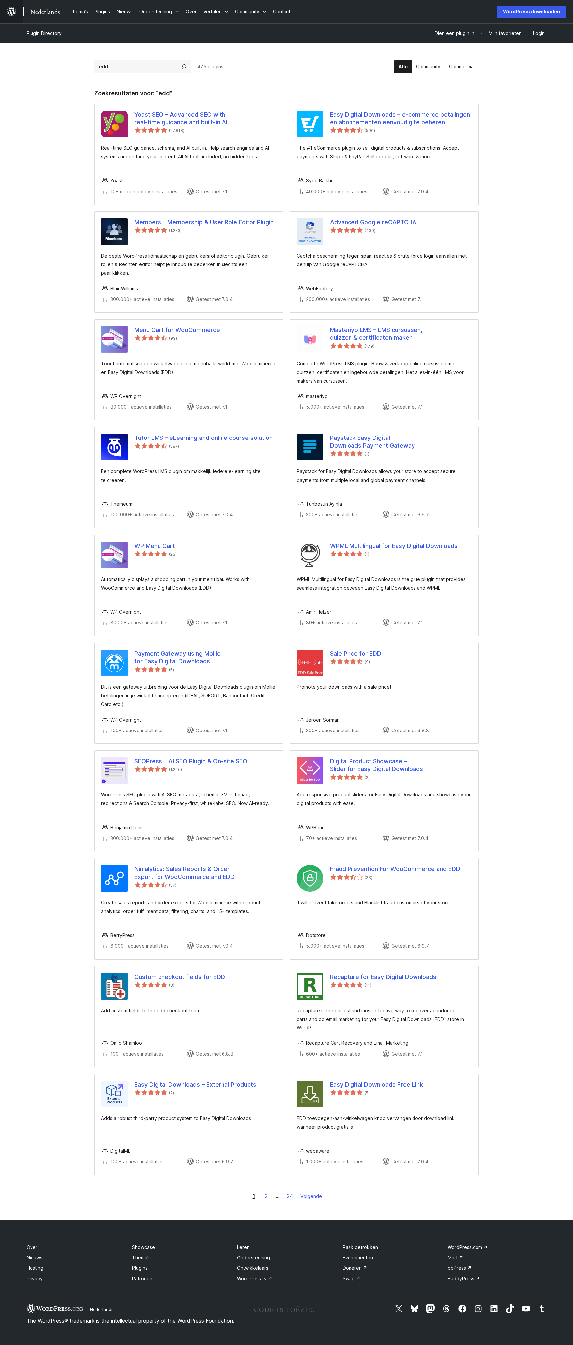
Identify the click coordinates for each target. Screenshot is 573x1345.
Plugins (140, 1268)
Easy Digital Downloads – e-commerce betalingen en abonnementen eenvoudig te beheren (400, 118)
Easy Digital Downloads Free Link (376, 1084)
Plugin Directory (44, 33)
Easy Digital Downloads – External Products (195, 1084)
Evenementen (358, 1257)
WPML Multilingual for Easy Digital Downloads (394, 545)
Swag (351, 1278)
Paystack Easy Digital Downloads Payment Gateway (372, 441)
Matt (455, 1257)
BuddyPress (464, 1278)
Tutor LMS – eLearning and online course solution (203, 437)
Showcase (143, 1247)
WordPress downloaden (531, 11)
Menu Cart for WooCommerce (177, 329)
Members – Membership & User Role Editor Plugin (204, 222)
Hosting (35, 1268)
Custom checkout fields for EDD (179, 976)
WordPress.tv (254, 1278)
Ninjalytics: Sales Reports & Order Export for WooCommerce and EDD (184, 872)
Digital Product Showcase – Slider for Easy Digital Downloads (376, 765)
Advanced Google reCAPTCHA (373, 222)
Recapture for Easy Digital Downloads (383, 976)
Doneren (355, 1268)
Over (32, 1247)
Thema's (141, 1257)
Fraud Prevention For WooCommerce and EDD (395, 868)
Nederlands (102, 1309)
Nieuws (34, 1257)
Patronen (142, 1278)
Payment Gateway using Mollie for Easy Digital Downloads (177, 657)
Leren (243, 1247)
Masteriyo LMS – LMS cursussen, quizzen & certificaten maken (376, 333)
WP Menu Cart (154, 545)
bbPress (460, 1268)
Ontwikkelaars (252, 1268)
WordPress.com (468, 1247)
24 (290, 1196)
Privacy (35, 1278)
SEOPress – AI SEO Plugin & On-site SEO (190, 761)
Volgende (311, 1196)
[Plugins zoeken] (184, 66)
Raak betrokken (360, 1247)
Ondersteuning (253, 1257)
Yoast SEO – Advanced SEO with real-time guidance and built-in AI (180, 118)
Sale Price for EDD (355, 653)
